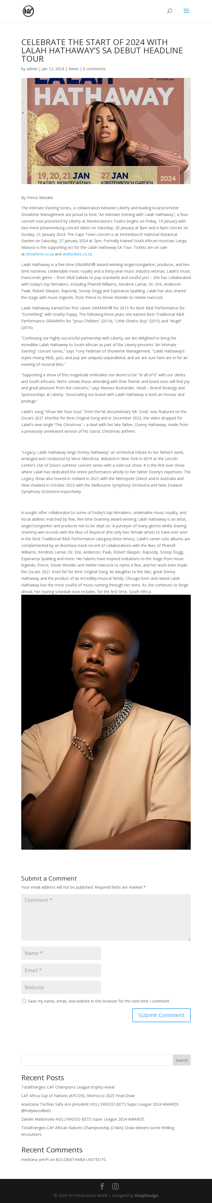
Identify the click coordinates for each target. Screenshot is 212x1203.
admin (32, 68)
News (73, 68)
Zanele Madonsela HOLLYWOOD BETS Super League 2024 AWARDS (82, 1119)
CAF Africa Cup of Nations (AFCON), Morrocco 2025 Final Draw (78, 1095)
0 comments (94, 68)
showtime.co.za (40, 254)
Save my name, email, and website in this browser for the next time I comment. (99, 1001)
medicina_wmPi (35, 1159)
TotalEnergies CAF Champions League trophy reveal (67, 1087)
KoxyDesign (146, 1195)
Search (182, 1060)
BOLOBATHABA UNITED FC (81, 1159)
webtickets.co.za (77, 254)
